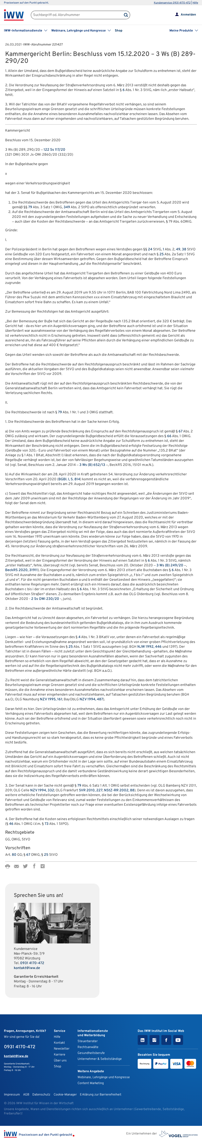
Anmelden (188, 15)
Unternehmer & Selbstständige (100, 1059)
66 (169, 436)
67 (180, 431)
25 (161, 254)
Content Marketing (91, 1083)
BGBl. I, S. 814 (69, 479)
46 (11, 824)
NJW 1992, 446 (149, 647)
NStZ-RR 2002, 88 (119, 790)
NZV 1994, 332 (42, 790)
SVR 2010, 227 (90, 790)
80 (14, 855)
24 (150, 249)
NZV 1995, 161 (51, 699)
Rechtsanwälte (88, 1047)
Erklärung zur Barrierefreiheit (100, 1095)
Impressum (12, 1095)
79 (30, 207)
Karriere (59, 1055)
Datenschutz (41, 1095)
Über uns (60, 1061)
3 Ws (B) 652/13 (92, 465)
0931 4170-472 (32, 963)
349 (67, 207)
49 (178, 249)
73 (47, 824)
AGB (26, 1095)
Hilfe (195, 3)
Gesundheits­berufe (91, 1053)
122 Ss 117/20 (54, 150)
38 (184, 249)
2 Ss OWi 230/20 (45, 599)
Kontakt (59, 1043)
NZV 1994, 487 (91, 699)
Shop (118, 31)
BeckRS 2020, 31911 (21, 570)
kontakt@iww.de (27, 968)
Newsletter (61, 1049)
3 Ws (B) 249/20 (169, 565)
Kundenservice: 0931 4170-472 (172, 3)
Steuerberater (88, 1041)
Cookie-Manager (65, 1095)
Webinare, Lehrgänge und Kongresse (104, 1077)
